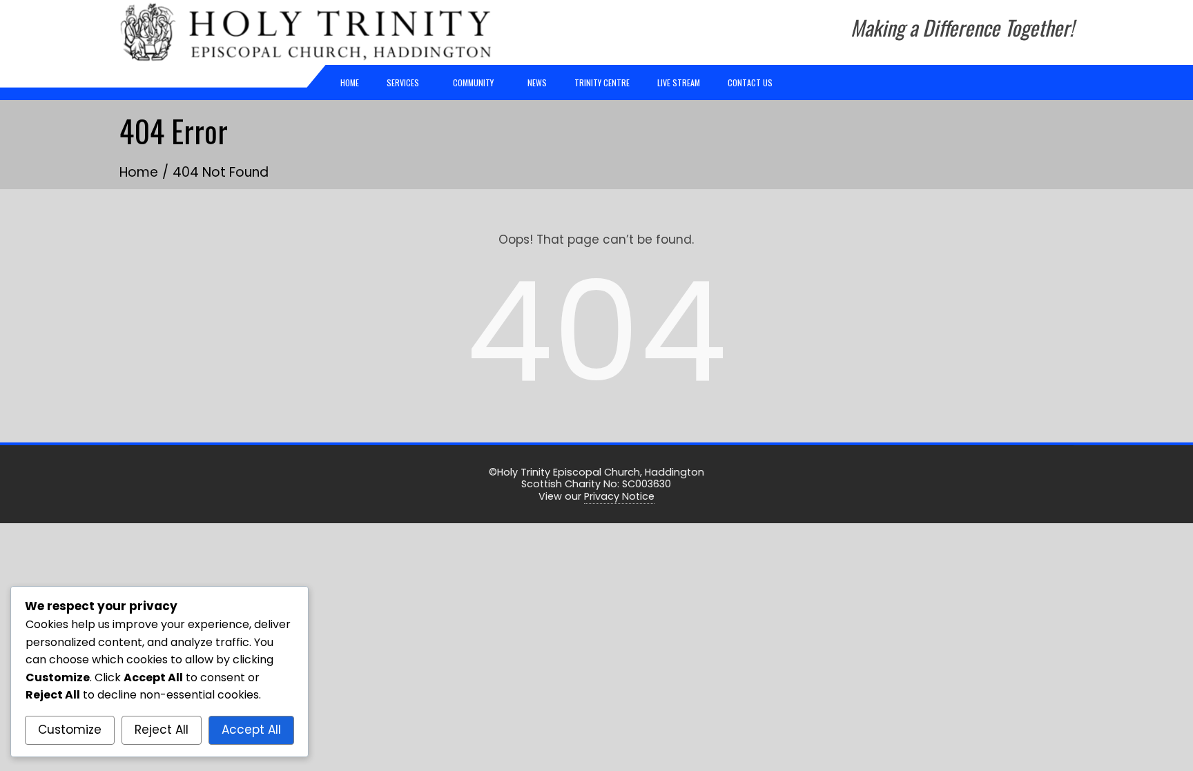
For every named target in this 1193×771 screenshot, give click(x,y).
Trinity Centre (602, 82)
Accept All (251, 729)
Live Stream (678, 82)
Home (349, 82)
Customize (69, 729)
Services (403, 82)
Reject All (161, 729)
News (537, 82)
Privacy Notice (619, 496)
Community (473, 82)
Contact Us (750, 82)
